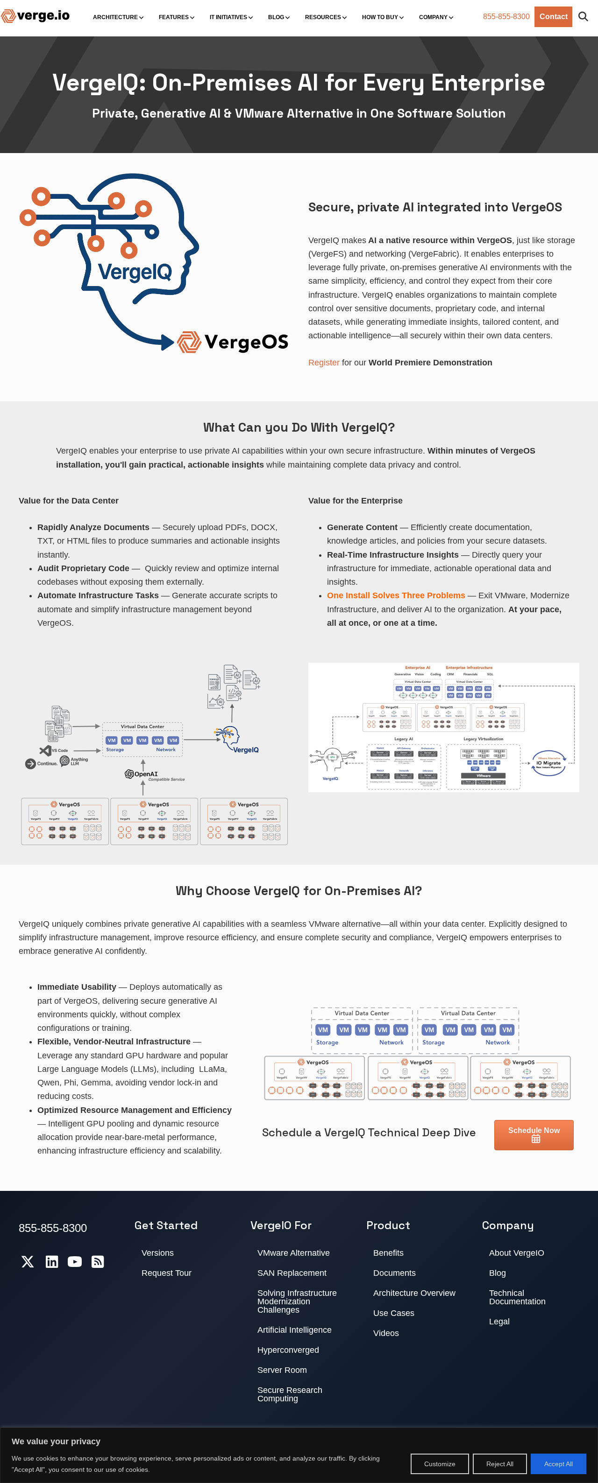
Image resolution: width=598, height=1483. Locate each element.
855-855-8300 (506, 17)
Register (324, 362)
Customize (440, 1464)
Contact (554, 17)
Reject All (499, 1464)
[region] (299, 1455)
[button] (585, 17)
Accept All (558, 1464)
